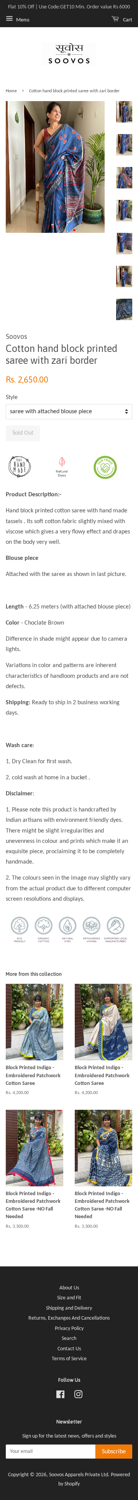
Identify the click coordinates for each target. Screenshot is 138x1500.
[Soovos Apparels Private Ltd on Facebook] (60, 1396)
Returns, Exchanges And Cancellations (69, 1318)
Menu (22, 20)
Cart (127, 20)
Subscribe (114, 1452)
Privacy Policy (69, 1328)
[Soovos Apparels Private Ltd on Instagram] (78, 1396)
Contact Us (69, 1348)
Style (12, 397)
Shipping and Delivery (69, 1308)
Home (11, 91)
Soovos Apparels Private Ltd (78, 1474)
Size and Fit (69, 1298)
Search (69, 1338)
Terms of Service (69, 1358)
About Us (69, 1288)
